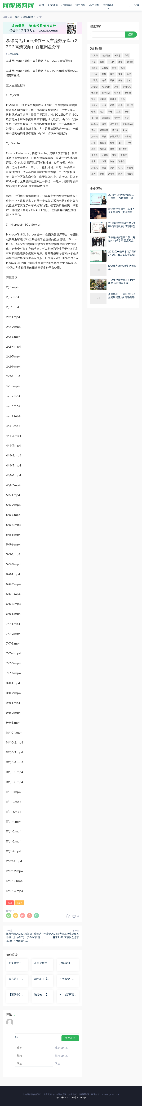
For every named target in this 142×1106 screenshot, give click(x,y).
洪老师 (94, 93)
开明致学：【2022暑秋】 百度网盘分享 (67, 979)
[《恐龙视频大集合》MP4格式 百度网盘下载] (98, 284)
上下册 (103, 161)
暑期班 (130, 62)
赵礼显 (113, 99)
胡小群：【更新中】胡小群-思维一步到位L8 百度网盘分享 (42, 979)
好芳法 (94, 136)
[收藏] (67, 915)
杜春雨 (117, 93)
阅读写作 (106, 87)
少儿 (123, 99)
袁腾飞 (94, 155)
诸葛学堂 (104, 130)
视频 (123, 68)
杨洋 (120, 143)
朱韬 (114, 68)
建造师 (128, 93)
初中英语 (106, 93)
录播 (112, 80)
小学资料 (66, 5)
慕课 (10, 903)
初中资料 (80, 5)
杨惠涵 (94, 124)
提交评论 (70, 1038)
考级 (93, 149)
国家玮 (130, 174)
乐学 (127, 112)
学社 (129, 80)
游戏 (104, 124)
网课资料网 (18, 5)
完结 (93, 130)
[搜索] (128, 5)
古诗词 (117, 118)
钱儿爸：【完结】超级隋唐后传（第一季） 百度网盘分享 (42, 994)
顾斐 (112, 143)
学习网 (111, 62)
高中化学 (114, 124)
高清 (112, 168)
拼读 (120, 80)
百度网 (19, 903)
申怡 (125, 130)
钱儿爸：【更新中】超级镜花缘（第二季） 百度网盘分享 (17, 979)
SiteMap (81, 1097)
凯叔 (102, 62)
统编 (104, 105)
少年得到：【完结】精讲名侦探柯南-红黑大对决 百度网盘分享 (67, 963)
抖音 (93, 99)
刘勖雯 (94, 87)
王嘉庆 (124, 155)
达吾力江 (106, 118)
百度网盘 (106, 56)
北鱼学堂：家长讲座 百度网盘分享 (17, 963)
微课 (129, 74)
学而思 (117, 56)
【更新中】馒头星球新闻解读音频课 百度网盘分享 (17, 994)
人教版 (105, 68)
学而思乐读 (128, 124)
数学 (120, 105)
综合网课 (108, 5)
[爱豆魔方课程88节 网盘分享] (98, 270)
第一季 (130, 105)
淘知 (112, 161)
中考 (129, 143)
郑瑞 (114, 155)
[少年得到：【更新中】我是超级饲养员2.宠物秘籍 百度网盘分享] (98, 298)
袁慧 (102, 174)
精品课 (103, 149)
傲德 (112, 149)
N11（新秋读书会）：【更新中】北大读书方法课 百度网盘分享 (67, 994)
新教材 (94, 105)
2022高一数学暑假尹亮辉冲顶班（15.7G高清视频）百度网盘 (122, 255)
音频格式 (127, 87)
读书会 (121, 161)
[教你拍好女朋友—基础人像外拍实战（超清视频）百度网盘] (98, 213)
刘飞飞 (94, 80)
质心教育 (122, 149)
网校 (93, 62)
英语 (116, 87)
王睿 (104, 136)
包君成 (103, 143)
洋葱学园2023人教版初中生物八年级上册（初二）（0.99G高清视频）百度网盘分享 (23, 937)
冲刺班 (103, 99)
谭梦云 (128, 136)
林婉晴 (130, 168)
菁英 (104, 74)
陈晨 (120, 174)
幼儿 (120, 168)
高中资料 (94, 5)
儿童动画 (53, 5)
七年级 (94, 68)
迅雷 (127, 56)
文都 (93, 143)
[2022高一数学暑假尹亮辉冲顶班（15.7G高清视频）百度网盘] (98, 256)
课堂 (112, 74)
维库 (93, 161)
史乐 (104, 80)
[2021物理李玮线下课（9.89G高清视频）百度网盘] (98, 227)
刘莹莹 (111, 174)
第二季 (115, 130)
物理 (93, 112)
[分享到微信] (8, 915)
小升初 (94, 118)
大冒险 (105, 155)
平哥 (110, 112)
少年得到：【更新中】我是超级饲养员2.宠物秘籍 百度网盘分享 (121, 297)
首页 (41, 5)
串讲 (127, 118)
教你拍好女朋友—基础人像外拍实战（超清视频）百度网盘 (121, 212)
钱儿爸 (94, 74)
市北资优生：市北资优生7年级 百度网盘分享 (42, 963)
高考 (120, 74)
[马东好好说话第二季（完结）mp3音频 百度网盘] (98, 241)
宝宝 (118, 112)
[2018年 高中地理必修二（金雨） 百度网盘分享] (98, 199)
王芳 (93, 174)
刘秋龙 (94, 168)
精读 (112, 105)
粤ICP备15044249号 (66, 1097)
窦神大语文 (115, 136)
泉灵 (104, 168)
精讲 (102, 112)
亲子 (120, 62)
